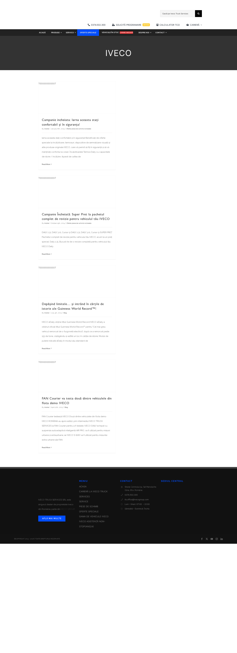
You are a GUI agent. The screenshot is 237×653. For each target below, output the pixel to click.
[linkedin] (222, 539)
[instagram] (217, 539)
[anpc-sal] (48, 530)
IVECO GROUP (67, 509)
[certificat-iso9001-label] (104, 530)
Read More (46, 164)
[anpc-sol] (76, 530)
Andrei (46, 129)
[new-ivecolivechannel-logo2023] (108, 5)
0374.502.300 (131, 495)
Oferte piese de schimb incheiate (78, 129)
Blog (65, 313)
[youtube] (212, 539)
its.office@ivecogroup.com (137, 499)
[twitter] (207, 539)
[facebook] (202, 539)
